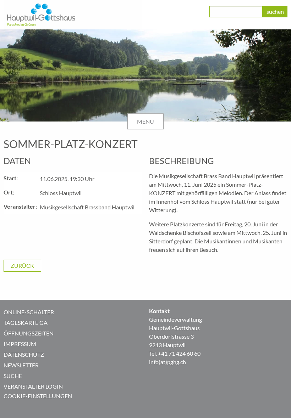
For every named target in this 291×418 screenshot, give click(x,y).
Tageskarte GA (26, 322)
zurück (22, 265)
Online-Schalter (29, 312)
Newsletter (21, 365)
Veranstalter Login (33, 386)
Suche (13, 375)
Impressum (20, 343)
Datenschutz (24, 354)
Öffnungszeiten (29, 333)
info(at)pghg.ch (167, 361)
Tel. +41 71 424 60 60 (175, 353)
